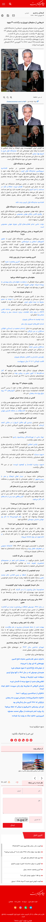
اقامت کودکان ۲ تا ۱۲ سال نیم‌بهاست (30, 361)
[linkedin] (19, 740)
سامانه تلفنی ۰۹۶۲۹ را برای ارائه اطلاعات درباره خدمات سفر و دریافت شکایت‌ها (22, 312)
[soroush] (15, 740)
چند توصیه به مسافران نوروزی (33, 319)
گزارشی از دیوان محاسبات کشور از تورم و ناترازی (26, 864)
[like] (17, 783)
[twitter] (26, 740)
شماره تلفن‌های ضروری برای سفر (32, 324)
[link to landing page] (37, 3)
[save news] (8, 15)
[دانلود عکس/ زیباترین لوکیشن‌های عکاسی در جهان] (33, 762)
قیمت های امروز (32, 902)
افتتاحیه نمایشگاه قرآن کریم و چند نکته (30, 202)
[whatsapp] (23, 740)
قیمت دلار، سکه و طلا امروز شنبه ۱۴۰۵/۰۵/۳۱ (26, 846)
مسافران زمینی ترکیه (36, 347)
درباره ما (24, 902)
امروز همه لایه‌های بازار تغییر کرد (31, 858)
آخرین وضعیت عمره (12, 261)
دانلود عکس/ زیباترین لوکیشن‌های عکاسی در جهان (31, 771)
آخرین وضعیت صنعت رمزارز (32, 870)
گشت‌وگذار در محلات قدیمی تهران (13, 410)
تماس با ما (17, 902)
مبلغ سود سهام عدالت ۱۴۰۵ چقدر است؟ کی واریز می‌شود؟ (22, 852)
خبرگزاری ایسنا (35, 727)
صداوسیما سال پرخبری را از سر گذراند (30, 589)
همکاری (11, 902)
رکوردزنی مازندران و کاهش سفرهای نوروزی (29, 357)
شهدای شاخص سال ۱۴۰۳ (33, 647)
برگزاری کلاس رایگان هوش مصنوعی (29, 214)
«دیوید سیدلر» (39, 454)
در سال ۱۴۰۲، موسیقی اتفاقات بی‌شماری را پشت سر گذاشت (22, 607)
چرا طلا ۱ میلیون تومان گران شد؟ (30, 875)
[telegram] (32, 740)
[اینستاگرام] (20, 907)
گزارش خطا (4, 782)
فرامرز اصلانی (32, 444)
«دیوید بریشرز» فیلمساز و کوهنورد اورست (28, 464)
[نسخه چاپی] (2, 15)
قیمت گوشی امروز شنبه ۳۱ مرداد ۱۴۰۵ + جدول (26, 881)
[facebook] (11, 740)
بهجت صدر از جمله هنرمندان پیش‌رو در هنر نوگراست (24, 627)
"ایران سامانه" (18, 921)
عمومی (27, 13)
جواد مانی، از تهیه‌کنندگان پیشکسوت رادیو (28, 437)
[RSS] (15, 907)
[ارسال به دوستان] (13, 15)
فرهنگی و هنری (38, 13)
